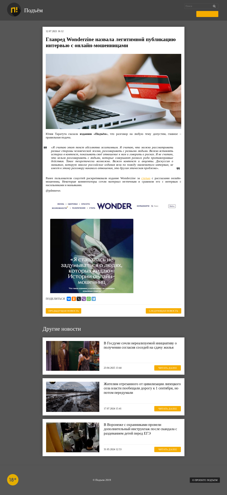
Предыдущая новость (63, 311)
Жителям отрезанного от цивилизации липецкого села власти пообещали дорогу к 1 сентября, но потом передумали (142, 388)
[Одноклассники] (74, 299)
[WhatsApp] (89, 299)
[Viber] (84, 299)
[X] (79, 299)
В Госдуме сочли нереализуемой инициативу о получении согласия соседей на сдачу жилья (140, 345)
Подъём (33, 10)
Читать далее (167, 368)
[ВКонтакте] (69, 299)
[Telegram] (94, 299)
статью (145, 178)
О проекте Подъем (204, 480)
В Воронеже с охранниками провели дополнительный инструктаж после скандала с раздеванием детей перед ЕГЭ (140, 429)
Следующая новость (163, 311)
